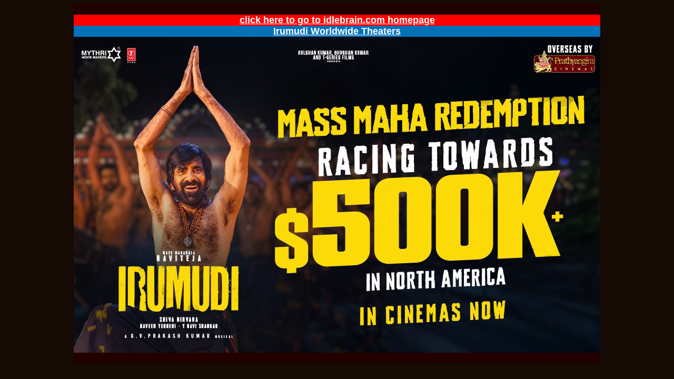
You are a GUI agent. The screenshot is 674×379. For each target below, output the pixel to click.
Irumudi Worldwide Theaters (337, 31)
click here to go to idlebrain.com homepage (337, 20)
